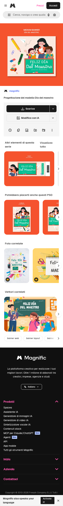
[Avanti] (58, 168)
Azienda (9, 469)
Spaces (8, 407)
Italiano (31, 386)
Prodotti (9, 401)
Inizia (7, 459)
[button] (31, 387)
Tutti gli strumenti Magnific (18, 450)
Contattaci (11, 479)
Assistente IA (11, 411)
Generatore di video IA (16, 420)
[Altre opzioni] (51, 130)
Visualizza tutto (46, 144)
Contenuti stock (12, 428)
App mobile (10, 445)
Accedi (53, 5)
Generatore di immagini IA (18, 416)
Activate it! (47, 500)
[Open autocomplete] (8, 15)
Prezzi (40, 5)
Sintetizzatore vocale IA (17, 424)
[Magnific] (31, 358)
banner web (13, 338)
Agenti (10, 437)
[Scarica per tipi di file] (53, 108)
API (5, 441)
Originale (23, 29)
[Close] (58, 501)
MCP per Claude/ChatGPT (21, 433)
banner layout (33, 338)
